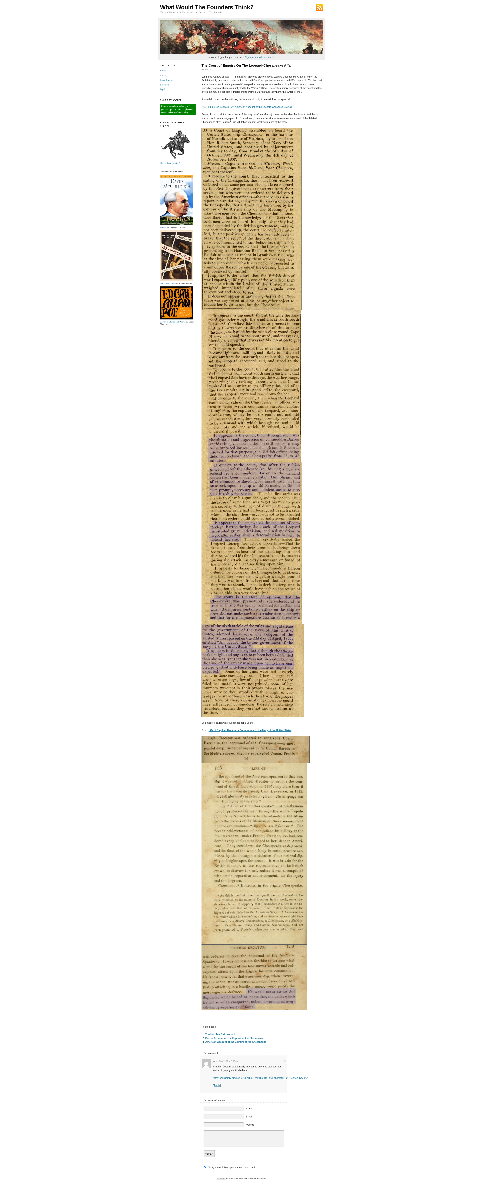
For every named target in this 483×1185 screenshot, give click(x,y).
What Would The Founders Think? (207, 7)
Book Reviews (166, 80)
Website (249, 1124)
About (163, 75)
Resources (164, 84)
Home (162, 70)
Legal (162, 89)
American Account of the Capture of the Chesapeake (235, 1041)
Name (248, 1108)
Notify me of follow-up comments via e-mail (231, 1167)
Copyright (221, 1178)
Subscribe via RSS (319, 7)
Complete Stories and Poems (172, 322)
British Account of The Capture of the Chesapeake (234, 1038)
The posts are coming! (170, 163)
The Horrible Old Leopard (220, 1034)
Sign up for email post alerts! (259, 57)
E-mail (248, 1116)
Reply (217, 1085)
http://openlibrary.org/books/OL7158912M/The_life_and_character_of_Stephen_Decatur (260, 1078)
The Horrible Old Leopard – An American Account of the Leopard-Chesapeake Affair (247, 106)
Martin (208, 69)
